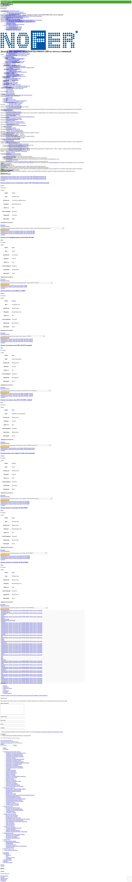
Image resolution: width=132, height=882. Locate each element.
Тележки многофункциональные (13, 154)
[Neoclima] (21, 646)
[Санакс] (21, 616)
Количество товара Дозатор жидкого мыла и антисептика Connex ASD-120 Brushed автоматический (25, 228)
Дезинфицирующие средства (13, 114)
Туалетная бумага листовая (12, 805)
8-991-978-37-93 (22, 162)
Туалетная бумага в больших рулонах (15, 121)
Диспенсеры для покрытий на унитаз (15, 761)
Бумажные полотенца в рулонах (13, 111)
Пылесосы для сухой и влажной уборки (15, 137)
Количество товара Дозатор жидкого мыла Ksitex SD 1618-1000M (17, 607)
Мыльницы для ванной (11, 777)
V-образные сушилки (11, 127)
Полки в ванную (10, 56)
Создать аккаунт (4, 875)
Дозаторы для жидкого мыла (25, 95)
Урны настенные (10, 92)
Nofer (13, 58)
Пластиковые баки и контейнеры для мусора (16, 87)
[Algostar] (21, 683)
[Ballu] (21, 679)
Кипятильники (9, 97)
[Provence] (21, 641)
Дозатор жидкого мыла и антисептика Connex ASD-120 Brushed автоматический (25, 183)
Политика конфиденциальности (7, 740)
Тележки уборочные (11, 829)
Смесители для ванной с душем (13, 781)
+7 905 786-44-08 (8, 1)
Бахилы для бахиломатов (12, 79)
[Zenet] (21, 622)
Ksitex (2, 240)
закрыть (2, 866)
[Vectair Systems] (21, 630)
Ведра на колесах (10, 141)
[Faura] (21, 667)
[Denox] (21, 670)
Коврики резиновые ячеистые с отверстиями (16, 151)
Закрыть (2, 744)
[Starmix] (21, 635)
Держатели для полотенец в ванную (14, 755)
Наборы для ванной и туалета (13, 785)
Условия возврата (7, 693)
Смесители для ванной (14, 68)
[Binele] (21, 678)
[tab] (44, 98)
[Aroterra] (21, 680)
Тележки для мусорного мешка (13, 153)
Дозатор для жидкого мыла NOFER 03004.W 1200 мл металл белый (17, 21)
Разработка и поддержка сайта (6, 742)
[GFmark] (21, 661)
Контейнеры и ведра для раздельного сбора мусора (18, 85)
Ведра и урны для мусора (12, 82)
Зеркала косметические (11, 772)
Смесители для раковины (12, 783)
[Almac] (21, 682)
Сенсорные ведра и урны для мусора (14, 88)
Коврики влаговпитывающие (13, 142)
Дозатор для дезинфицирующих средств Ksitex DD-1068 (17, 237)
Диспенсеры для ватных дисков (13, 760)
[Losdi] (21, 652)
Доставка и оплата (7, 688)
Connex (2, 185)
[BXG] (21, 674)
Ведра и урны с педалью (12, 816)
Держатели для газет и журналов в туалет (16, 752)
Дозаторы (24, 14)
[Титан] (21, 613)
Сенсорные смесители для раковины (14, 767)
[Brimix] (21, 675)
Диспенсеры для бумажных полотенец (15, 759)
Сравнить (5, 861)
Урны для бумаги (10, 90)
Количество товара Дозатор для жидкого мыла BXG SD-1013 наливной (19, 390)
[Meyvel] (21, 648)
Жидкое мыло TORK (11, 793)
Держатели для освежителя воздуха (14, 754)
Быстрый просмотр (5, 226)
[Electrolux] (21, 668)
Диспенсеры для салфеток (12, 765)
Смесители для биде (11, 63)
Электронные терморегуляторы (13, 108)
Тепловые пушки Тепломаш (15, 103)
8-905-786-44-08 (30, 162)
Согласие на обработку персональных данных (9, 741)
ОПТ (4, 689)
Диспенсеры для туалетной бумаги (14, 766)
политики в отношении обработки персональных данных (49, 731)
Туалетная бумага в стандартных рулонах (15, 122)
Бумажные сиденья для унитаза (13, 791)
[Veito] (21, 627)
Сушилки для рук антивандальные (14, 130)
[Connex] (21, 672)
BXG (2, 347)
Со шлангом (9, 161)
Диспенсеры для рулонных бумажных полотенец (17, 762)
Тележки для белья (10, 152)
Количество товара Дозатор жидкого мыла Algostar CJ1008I (16, 336)
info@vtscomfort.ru (54, 162)
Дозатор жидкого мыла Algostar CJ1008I (13, 290)
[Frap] (21, 664)
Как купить (6, 687)
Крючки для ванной (10, 775)
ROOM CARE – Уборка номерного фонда (16, 788)
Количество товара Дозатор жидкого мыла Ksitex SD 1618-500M (17, 553)
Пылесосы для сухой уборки (12, 59)
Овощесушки (9, 98)
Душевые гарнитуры (11, 770)
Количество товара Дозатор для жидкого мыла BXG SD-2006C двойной (19, 445)
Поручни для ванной (11, 780)
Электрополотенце (10, 132)
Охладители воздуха (11, 99)
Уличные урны (9, 89)
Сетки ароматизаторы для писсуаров (14, 786)
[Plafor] (21, 643)
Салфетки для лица (10, 802)
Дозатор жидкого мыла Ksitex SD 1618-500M (14, 507)
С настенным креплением (12, 159)
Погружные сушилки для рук (13, 129)
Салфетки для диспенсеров (12, 803)
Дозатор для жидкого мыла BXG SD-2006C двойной (16, 400)
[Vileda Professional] (21, 625)
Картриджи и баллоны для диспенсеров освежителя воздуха (20, 116)
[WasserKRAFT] (21, 624)
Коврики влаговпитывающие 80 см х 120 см (19, 148)
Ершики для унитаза (11, 771)
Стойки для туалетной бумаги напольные (16, 776)
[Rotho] (21, 637)
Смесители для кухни (11, 782)
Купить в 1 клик (5, 229)
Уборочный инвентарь (8, 140)
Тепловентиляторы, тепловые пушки (14, 74)
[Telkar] (21, 632)
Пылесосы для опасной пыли (13, 136)
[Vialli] (21, 626)
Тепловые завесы (10, 73)
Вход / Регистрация (7, 862)
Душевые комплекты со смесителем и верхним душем (21, 67)
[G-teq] (21, 662)
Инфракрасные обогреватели (13, 95)
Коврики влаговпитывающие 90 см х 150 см (19, 150)
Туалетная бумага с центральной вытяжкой (16, 125)
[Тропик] (21, 610)
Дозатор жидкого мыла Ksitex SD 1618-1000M (14, 562)
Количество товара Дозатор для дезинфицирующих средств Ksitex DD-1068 (20, 282)
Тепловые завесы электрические (13, 105)
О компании (6, 690)
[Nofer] (21, 645)
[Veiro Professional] (21, 629)
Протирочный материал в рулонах (14, 800)
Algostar (2, 293)
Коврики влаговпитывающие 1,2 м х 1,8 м (19, 143)
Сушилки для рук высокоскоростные (14, 131)
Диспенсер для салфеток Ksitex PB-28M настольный (13, 17)
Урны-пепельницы (10, 93)
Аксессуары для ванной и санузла (11, 10)
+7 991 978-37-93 (4, 2)
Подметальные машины (11, 135)
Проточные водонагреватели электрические (16, 100)
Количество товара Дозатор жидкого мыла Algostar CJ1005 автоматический (20, 498)
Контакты (5, 692)
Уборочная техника (7, 134)
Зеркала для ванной (10, 773)
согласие (7, 731)
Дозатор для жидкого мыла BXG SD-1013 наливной (16, 345)
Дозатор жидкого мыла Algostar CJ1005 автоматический (18, 453)
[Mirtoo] (21, 647)
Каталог (2, 14)
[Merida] (21, 651)
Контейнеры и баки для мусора (13, 817)
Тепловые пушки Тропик (15, 104)
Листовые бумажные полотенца (13, 118)
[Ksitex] (21, 654)
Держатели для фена (11, 757)
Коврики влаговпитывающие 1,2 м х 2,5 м (19, 147)
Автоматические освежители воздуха (15, 12)
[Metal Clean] (21, 650)
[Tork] (21, 631)
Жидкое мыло (9, 792)
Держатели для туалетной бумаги (14, 764)
